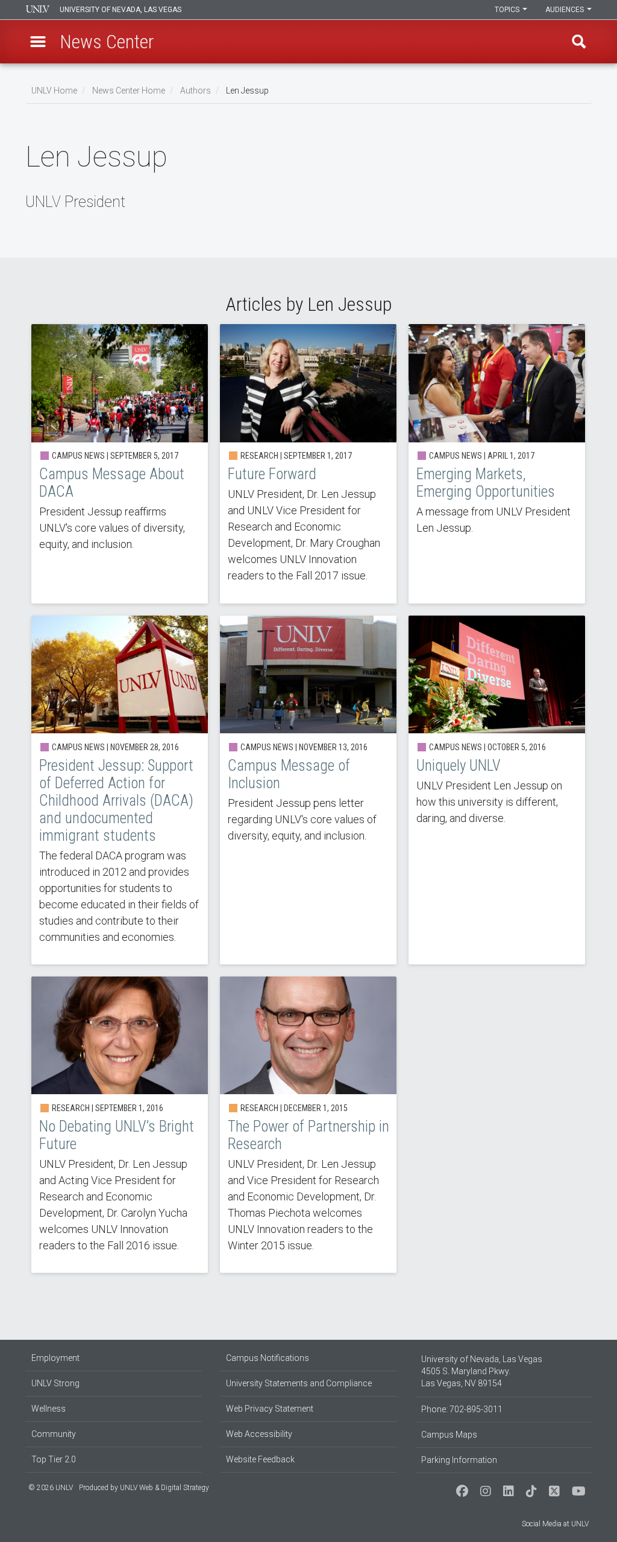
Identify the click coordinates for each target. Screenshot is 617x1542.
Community (53, 1434)
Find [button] (579, 41)
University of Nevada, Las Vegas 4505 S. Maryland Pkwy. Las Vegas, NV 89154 (481, 1371)
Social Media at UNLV (555, 1524)
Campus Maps (449, 1434)
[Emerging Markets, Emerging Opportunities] (497, 463)
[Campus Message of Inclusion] (308, 790)
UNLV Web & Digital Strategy (164, 1487)
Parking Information (459, 1460)
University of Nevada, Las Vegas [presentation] (120, 9)
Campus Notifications (267, 1358)
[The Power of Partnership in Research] (308, 1124)
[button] (38, 41)
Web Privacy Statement (269, 1408)
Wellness (48, 1408)
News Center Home (128, 90)
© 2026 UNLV (50, 1487)
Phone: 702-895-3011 (462, 1409)
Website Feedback (260, 1459)
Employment (55, 1358)
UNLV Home (54, 90)
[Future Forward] (308, 463)
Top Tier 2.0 (53, 1459)
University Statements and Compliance (299, 1383)
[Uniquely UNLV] (497, 790)
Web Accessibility (259, 1434)
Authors (195, 90)
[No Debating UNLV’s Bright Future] (119, 1124)
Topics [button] (508, 9)
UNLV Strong (55, 1383)
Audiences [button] (565, 9)
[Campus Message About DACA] (119, 463)
